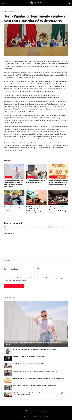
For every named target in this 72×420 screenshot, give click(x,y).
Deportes (46, 411)
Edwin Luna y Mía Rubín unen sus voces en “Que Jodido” (29, 356)
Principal (11, 11)
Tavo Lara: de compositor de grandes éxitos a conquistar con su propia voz (35, 349)
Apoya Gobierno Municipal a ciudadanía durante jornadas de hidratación (14, 209)
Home (5, 11)
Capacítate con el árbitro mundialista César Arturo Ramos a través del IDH (35, 371)
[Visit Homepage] (36, 3)
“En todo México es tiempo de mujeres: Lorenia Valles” (29, 363)
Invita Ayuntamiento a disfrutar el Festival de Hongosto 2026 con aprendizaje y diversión (58, 182)
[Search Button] (69, 3)
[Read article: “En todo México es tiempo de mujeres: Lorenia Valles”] (36, 171)
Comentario (9, 234)
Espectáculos (38, 411)
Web (38, 269)
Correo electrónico (11, 269)
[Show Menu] (3, 3)
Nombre (7, 260)
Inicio (24, 411)
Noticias (30, 411)
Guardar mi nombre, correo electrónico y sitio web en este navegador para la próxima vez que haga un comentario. (36, 279)
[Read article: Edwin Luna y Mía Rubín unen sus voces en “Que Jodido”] (8, 358)
